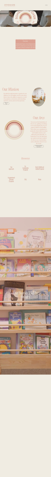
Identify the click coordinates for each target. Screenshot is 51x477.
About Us (6, 103)
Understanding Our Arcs (38, 146)
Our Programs (25, 24)
